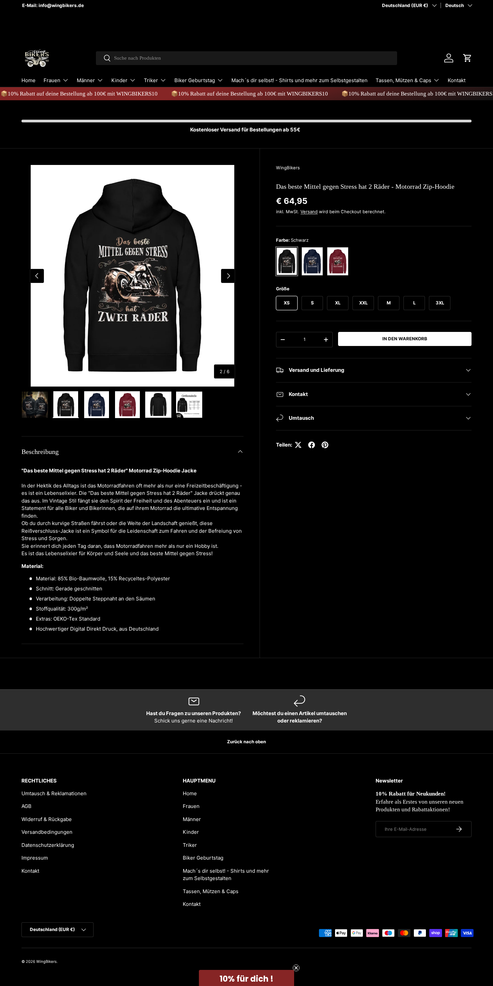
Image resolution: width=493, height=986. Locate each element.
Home (28, 80)
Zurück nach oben (246, 741)
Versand (309, 211)
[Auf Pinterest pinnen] (325, 445)
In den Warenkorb (404, 338)
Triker (151, 80)
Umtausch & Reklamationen (54, 793)
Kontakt (456, 80)
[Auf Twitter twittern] (298, 445)
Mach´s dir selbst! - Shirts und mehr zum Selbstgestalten (299, 80)
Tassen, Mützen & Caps (403, 80)
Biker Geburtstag (194, 80)
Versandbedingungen (46, 832)
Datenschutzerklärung (47, 845)
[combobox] (246, 58)
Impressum (34, 858)
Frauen (52, 80)
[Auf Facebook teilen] (311, 445)
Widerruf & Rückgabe (46, 819)
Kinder (119, 80)
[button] (467, 58)
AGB (26, 806)
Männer (86, 80)
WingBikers (288, 167)
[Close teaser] (296, 968)
